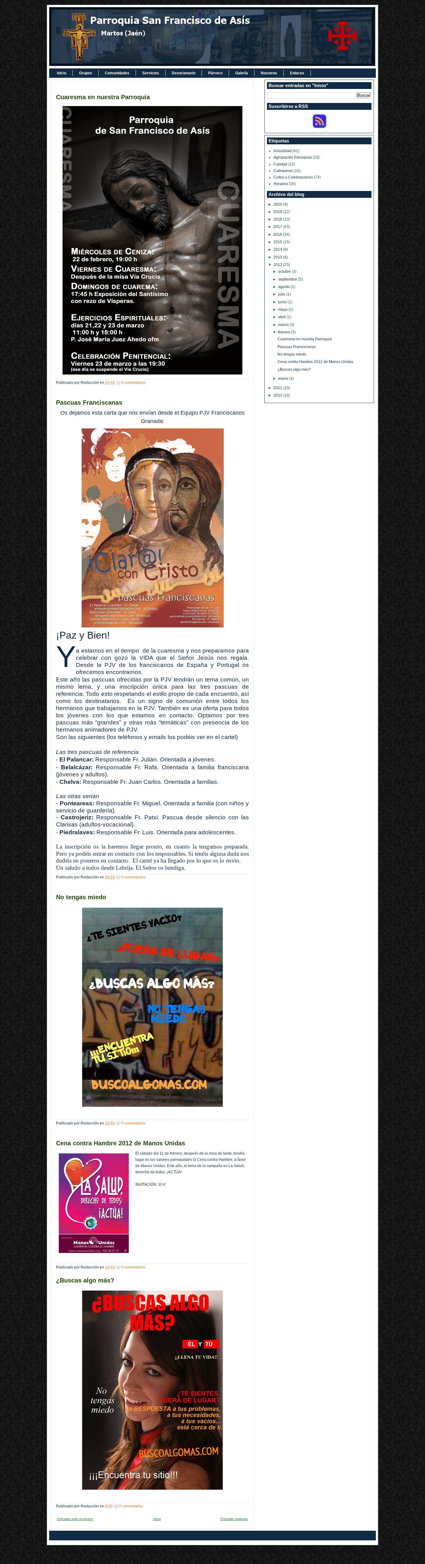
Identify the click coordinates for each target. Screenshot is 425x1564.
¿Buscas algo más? (85, 1280)
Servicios (150, 73)
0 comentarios (133, 382)
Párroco (215, 73)
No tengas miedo (81, 897)
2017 (278, 227)
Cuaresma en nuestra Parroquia (103, 97)
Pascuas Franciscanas (89, 402)
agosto (284, 287)
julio (282, 294)
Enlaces (297, 73)
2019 (278, 212)
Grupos (85, 73)
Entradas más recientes (75, 1519)
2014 (278, 249)
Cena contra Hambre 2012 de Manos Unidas (120, 1143)
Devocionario (183, 73)
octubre (285, 271)
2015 (278, 242)
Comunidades (117, 73)
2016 (278, 234)
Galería (241, 73)
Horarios (280, 184)
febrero (284, 332)
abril (282, 317)
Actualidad (282, 151)
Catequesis (283, 171)
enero (283, 378)
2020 (278, 204)
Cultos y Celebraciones (293, 177)
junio (282, 302)
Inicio (61, 73)
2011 (278, 388)
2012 (278, 265)
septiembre (288, 279)
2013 (278, 257)
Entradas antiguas (234, 1519)
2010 (278, 395)
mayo (283, 309)
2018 (278, 219)
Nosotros (269, 73)
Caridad (280, 164)
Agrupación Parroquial (292, 157)
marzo (284, 325)
